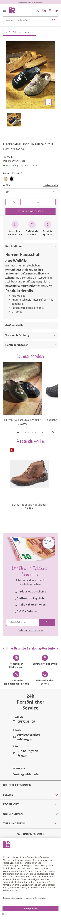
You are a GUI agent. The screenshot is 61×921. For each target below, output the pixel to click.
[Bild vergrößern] (48, 102)
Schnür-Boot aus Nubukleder (29, 504)
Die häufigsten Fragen (28, 753)
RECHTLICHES (11, 804)
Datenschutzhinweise (30, 630)
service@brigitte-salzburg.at (29, 737)
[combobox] (30, 20)
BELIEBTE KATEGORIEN (17, 785)
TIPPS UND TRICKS (14, 823)
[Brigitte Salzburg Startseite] (12, 10)
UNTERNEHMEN (13, 814)
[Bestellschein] (50, 10)
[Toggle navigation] (4, 10)
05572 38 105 (26, 721)
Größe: (6, 185)
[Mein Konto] (37, 10)
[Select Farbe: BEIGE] (5, 178)
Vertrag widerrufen (27, 774)
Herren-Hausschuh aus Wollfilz (22, 420)
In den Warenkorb (32, 211)
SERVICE (8, 794)
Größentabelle (50, 185)
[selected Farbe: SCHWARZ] (11, 178)
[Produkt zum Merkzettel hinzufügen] (38, 202)
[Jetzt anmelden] (47, 622)
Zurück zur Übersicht (20, 32)
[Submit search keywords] (54, 20)
